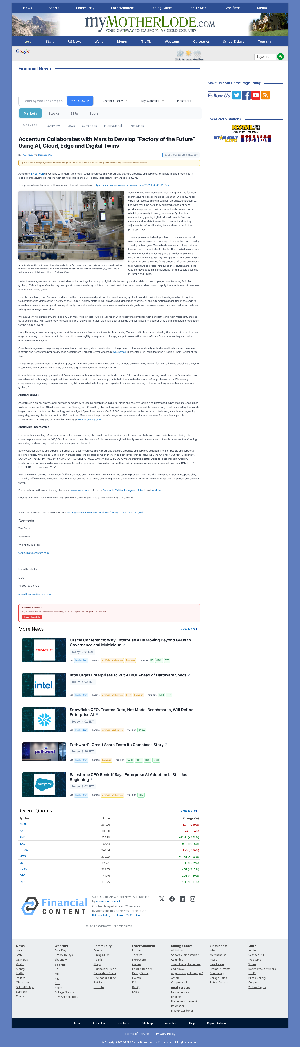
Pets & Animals (219, 982)
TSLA (22, 882)
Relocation (178, 1006)
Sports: (60, 965)
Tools (93, 113)
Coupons (254, 982)
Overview (53, 126)
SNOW (142, 730)
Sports (54, 7)
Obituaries (201, 41)
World (99, 41)
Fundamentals (180, 992)
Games (136, 964)
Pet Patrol (100, 982)
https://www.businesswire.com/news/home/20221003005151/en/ (131, 185)
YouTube (156, 490)
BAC (22, 843)
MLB (57, 974)
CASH (130, 760)
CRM (141, 795)
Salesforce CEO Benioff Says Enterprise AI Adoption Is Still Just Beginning (129, 777)
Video (252, 964)
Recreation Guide (105, 978)
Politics (20, 978)
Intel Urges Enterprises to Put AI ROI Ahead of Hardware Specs (130, 675)
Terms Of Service (128, 915)
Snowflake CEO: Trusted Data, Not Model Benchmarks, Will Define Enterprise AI (131, 712)
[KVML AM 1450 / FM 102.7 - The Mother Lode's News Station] (246, 127)
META (23, 856)
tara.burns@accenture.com (33, 552)
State (50, 41)
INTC (161, 695)
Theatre (137, 955)
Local (28, 41)
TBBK (147, 760)
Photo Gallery (257, 978)
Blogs (97, 964)
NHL (57, 983)
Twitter (119, 490)
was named (119, 351)
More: (252, 946)
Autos (213, 959)
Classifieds (231, 7)
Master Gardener (182, 1010)
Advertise (171, 1023)
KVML (135, 982)
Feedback (123, 1023)
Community (85, 7)
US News (74, 41)
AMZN (23, 824)
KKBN (135, 992)
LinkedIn (141, 490)
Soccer (59, 988)
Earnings (130, 660)
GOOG (24, 850)
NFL (57, 969)
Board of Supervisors (262, 969)
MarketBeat (81, 660)
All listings (177, 950)
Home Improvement (184, 1001)
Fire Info (99, 987)
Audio (252, 950)
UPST (156, 760)
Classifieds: (218, 946)
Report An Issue (217, 1023)
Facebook (108, 490)
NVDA (23, 869)
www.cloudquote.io (109, 901)
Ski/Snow (61, 959)
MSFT (23, 863)
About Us (99, 1023)
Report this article (32, 617)
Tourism (264, 41)
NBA (57, 978)
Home (77, 1023)
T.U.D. (252, 973)
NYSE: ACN (37, 173)
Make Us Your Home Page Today (234, 83)
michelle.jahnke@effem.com (34, 593)
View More (188, 629)
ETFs (74, 113)
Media (262, 7)
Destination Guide (105, 973)
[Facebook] (172, 906)
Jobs (212, 950)
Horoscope (139, 959)
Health (98, 959)
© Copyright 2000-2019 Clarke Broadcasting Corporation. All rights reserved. (150, 1042)
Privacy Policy (101, 915)
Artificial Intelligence (112, 660)
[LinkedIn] (182, 906)
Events (98, 950)
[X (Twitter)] (161, 906)
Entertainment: (144, 946)
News (27, 7)
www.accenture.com (89, 419)
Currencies (89, 126)
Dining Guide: (181, 946)
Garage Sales (218, 978)
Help (192, 1023)
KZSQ (135, 987)
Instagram (130, 490)
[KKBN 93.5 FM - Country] (255, 137)
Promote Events (220, 969)
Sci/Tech (21, 992)
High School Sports (67, 997)
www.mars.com (80, 490)
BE (151, 660)
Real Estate (197, 7)
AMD (22, 837)
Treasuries (136, 126)
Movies (136, 950)
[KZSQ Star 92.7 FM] (224, 137)
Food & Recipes (142, 969)
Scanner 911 (256, 955)
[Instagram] (192, 906)
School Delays (233, 41)
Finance (176, 997)
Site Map (147, 1023)
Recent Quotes (113, 101)
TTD (167, 660)
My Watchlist (150, 101)
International (113, 126)
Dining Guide (161, 7)
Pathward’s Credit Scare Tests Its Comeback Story (119, 744)
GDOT (139, 760)
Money (122, 41)
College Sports (64, 992)
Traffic (146, 41)
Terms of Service (137, 1034)
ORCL (159, 660)
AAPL (23, 831)
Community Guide (105, 969)
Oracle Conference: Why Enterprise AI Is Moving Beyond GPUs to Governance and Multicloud (130, 642)
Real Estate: (180, 987)
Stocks (54, 113)
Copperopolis (180, 982)
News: (20, 946)
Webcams (172, 41)
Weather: (62, 946)
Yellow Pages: (257, 987)
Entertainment (123, 7)
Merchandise (218, 955)
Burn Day (60, 950)
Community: (103, 946)
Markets (30, 113)
